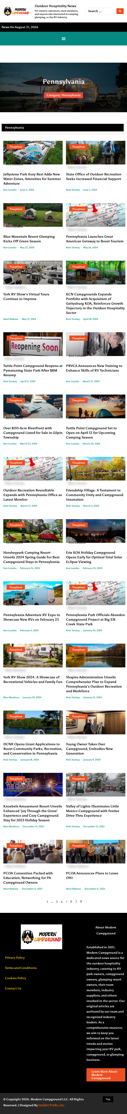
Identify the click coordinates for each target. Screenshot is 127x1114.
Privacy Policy (15, 957)
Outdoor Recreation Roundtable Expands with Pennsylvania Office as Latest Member (32, 494)
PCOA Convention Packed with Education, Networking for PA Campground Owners (28, 877)
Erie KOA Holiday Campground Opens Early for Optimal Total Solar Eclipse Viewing (94, 557)
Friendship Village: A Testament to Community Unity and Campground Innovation (94, 494)
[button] (63, 39)
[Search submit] (120, 11)
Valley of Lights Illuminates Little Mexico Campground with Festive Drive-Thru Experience (92, 810)
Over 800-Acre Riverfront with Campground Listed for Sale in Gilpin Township (33, 432)
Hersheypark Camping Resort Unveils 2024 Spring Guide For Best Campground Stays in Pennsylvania (31, 557)
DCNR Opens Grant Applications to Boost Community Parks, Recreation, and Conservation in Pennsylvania (32, 748)
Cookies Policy (15, 978)
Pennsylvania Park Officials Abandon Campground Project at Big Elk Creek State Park (95, 619)
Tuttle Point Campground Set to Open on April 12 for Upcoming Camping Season (91, 432)
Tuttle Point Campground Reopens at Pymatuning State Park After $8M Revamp (33, 370)
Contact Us (13, 988)
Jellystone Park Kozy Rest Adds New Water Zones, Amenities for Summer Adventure (32, 178)
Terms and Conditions (21, 968)
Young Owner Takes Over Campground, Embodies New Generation (89, 748)
